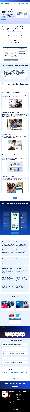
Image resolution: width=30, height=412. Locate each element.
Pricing (11, 3)
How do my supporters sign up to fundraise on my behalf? (12, 358)
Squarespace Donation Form (25, 395)
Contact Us (10, 393)
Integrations (25, 391)
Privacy (10, 400)
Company (18, 3)
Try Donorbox (15, 386)
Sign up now (26, 3)
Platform (8, 3)
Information (11, 391)
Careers (10, 396)
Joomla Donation (25, 402)
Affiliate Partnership (12, 401)
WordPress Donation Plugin (25, 393)
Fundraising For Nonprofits (18, 396)
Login (21, 3)
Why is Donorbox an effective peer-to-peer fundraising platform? (13, 353)
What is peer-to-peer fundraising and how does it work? (12, 344)
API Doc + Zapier (25, 403)
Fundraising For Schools (18, 398)
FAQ (9, 397)
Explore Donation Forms (15, 233)
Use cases (18, 391)
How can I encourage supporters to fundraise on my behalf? (12, 362)
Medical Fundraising (18, 394)
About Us (10, 394)
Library (10, 402)
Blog (9, 395)
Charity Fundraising (18, 399)
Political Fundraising (18, 393)
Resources (14, 3)
